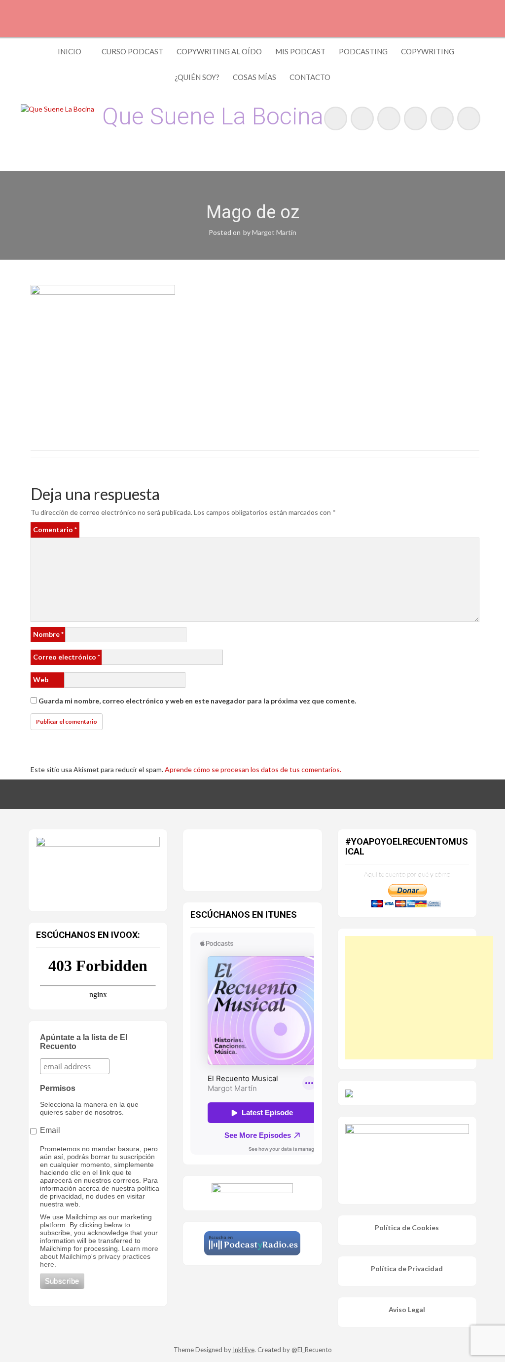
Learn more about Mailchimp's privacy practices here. (99, 1256)
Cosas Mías (254, 77)
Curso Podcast (132, 51)
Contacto (309, 77)
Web (40, 679)
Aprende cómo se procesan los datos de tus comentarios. (253, 769)
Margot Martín (274, 232)
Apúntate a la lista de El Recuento (83, 1042)
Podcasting (363, 51)
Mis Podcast (300, 51)
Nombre (48, 634)
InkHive (243, 1350)
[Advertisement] (419, 997)
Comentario (55, 529)
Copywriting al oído (219, 51)
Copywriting (427, 51)
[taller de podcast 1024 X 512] (98, 868)
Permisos (57, 1088)
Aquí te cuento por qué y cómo (407, 874)
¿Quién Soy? (197, 77)
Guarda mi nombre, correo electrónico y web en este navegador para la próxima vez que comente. (197, 701)
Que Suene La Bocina (213, 116)
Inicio (69, 51)
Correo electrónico (66, 657)
